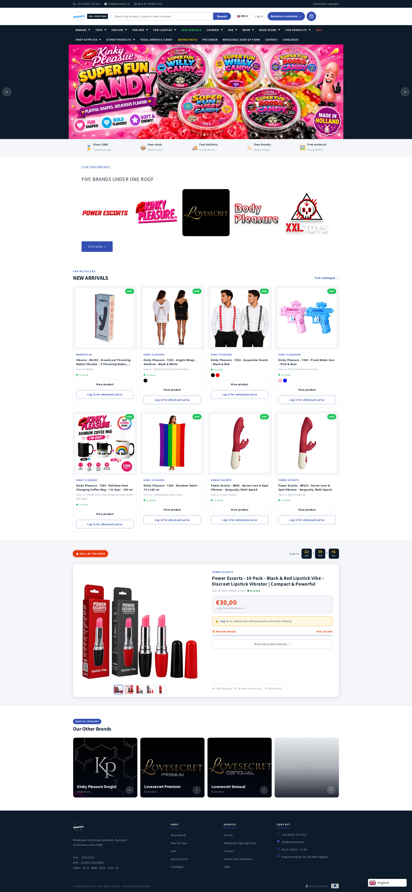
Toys (99, 30)
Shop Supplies (86, 39)
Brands (81, 30)
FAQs (227, 867)
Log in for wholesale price (105, 394)
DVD (230, 30)
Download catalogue (326, 4)
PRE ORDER (210, 39)
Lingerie (212, 30)
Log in (259, 16)
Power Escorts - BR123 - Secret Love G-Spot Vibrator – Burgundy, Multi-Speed (305, 487)
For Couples (162, 30)
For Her (138, 30)
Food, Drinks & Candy (156, 39)
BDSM (246, 30)
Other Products (118, 39)
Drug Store (267, 30)
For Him (117, 30)
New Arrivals (191, 30)
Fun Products (296, 30)
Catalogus (290, 39)
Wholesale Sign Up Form (241, 39)
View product (105, 384)
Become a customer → (286, 16)
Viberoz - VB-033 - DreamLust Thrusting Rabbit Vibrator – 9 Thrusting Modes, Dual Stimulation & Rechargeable (103, 364)
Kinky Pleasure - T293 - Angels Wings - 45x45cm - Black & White (170, 362)
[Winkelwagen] (311, 16)
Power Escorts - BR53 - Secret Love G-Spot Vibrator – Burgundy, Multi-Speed (239, 487)
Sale (319, 30)
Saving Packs (187, 39)
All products (178, 835)
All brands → (97, 246)
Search (222, 16)
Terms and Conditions (238, 859)
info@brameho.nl (119, 4)
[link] (105, 212)
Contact (271, 39)
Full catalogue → (327, 278)
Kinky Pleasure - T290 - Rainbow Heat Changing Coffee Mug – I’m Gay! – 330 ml (104, 487)
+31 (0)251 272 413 (88, 4)
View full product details (270, 644)
